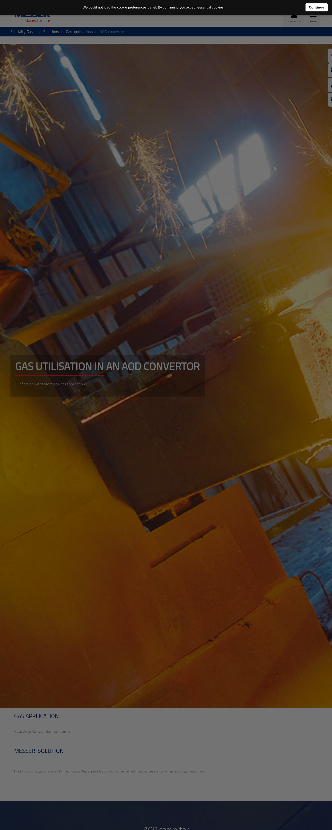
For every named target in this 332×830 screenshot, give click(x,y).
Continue (316, 7)
